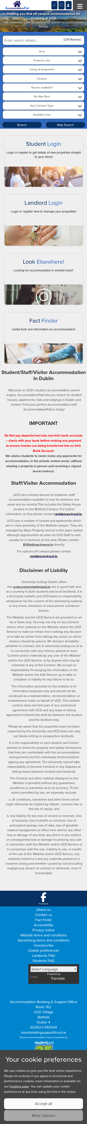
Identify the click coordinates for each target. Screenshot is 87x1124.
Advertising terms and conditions (43, 940)
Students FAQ (43, 960)
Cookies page (19, 1086)
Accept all (43, 1103)
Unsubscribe (43, 945)
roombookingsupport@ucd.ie (43, 1032)
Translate (58, 978)
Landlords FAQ (43, 955)
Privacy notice (43, 930)
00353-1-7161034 (43, 1027)
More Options (43, 1115)
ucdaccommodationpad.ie (31, 586)
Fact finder (43, 919)
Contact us (43, 914)
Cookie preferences (43, 950)
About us (43, 909)
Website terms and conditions (43, 935)
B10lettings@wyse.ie (38, 544)
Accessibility (43, 924)
